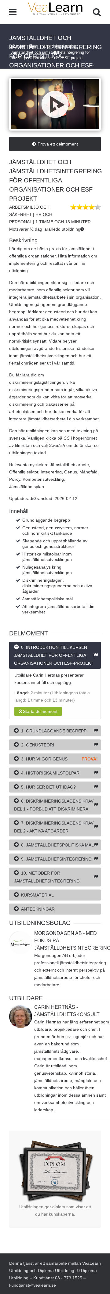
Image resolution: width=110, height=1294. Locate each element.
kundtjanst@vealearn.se (32, 1285)
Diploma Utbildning (56, 1270)
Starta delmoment (40, 711)
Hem (33, 46)
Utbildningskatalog (60, 46)
